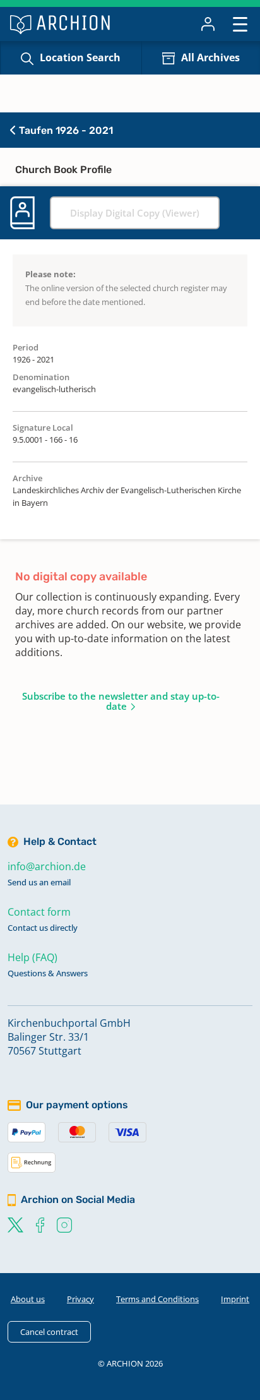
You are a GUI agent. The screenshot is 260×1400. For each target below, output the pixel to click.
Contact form (39, 912)
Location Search (80, 57)
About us (28, 1299)
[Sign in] (208, 24)
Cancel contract (49, 1331)
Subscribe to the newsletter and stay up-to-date (121, 701)
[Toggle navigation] (240, 23)
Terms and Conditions (157, 1299)
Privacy (80, 1299)
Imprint (235, 1299)
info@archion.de (47, 866)
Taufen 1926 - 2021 (64, 130)
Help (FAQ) (32, 957)
